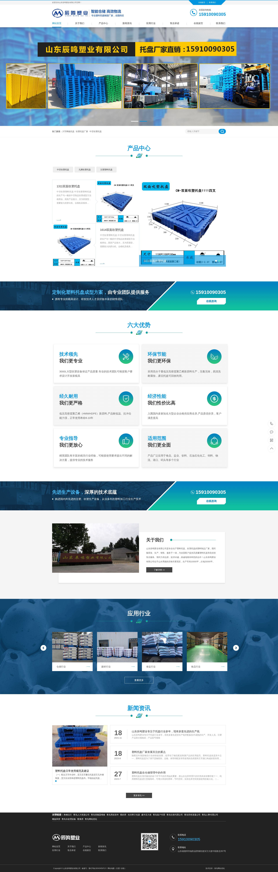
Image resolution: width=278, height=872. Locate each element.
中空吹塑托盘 (95, 131)
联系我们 (212, 2)
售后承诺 (174, 23)
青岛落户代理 (159, 815)
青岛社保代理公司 (175, 815)
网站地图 (111, 868)
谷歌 (123, 868)
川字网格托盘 (68, 131)
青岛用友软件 (113, 815)
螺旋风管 (56, 819)
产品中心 (103, 23)
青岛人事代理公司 (210, 815)
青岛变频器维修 (98, 815)
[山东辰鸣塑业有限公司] (88, 13)
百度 (118, 868)
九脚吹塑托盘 (85, 169)
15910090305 (272, 424)
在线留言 (201, 2)
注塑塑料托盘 (106, 169)
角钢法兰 (68, 815)
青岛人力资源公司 (81, 815)
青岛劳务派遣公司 (192, 815)
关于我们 (79, 23)
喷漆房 (80, 819)
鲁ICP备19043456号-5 (97, 868)
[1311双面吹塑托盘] (117, 201)
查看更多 (139, 680)
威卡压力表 (146, 815)
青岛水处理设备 (69, 819)
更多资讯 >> (139, 795)
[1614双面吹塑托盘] (74, 245)
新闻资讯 (127, 23)
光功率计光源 (134, 815)
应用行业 (151, 23)
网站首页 (56, 23)
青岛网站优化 (91, 819)
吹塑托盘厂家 (82, 131)
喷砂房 (123, 815)
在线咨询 (211, 301)
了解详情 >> (159, 570)
